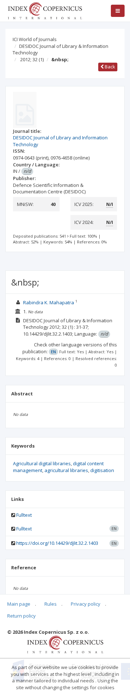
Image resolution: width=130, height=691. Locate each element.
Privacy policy (85, 604)
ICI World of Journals (35, 39)
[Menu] (118, 11)
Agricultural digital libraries (42, 463)
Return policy (21, 616)
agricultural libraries (66, 470)
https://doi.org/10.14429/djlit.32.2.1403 (57, 543)
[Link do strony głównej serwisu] (45, 10)
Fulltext (24, 515)
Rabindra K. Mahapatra (49, 302)
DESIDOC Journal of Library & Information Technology (60, 49)
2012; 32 (32, 59)
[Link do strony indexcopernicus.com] (65, 644)
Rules (50, 604)
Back (109, 66)
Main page (18, 604)
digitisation (102, 470)
